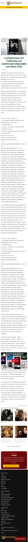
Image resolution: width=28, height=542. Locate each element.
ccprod (14, 455)
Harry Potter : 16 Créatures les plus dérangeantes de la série (6, 440)
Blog (2, 524)
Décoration (3, 483)
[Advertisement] (14, 23)
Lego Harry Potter (5, 501)
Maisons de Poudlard (5, 479)
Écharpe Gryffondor (5, 496)
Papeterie (3, 486)
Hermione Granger (20, 422)
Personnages (4, 488)
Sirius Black (4, 422)
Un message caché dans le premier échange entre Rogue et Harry (21, 440)
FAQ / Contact (4, 512)
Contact (3, 532)
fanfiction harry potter (16, 446)
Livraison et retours (5, 514)
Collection (3, 481)
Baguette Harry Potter (6, 494)
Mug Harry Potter (5, 503)
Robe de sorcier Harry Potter (7, 497)
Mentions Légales (5, 517)
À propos (3, 521)
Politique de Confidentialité (7, 519)
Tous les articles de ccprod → (11, 465)
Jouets (2, 484)
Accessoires (3, 477)
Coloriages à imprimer (6, 504)
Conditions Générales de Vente (8, 515)
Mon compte (4, 510)
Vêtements (3, 476)
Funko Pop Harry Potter (6, 499)
